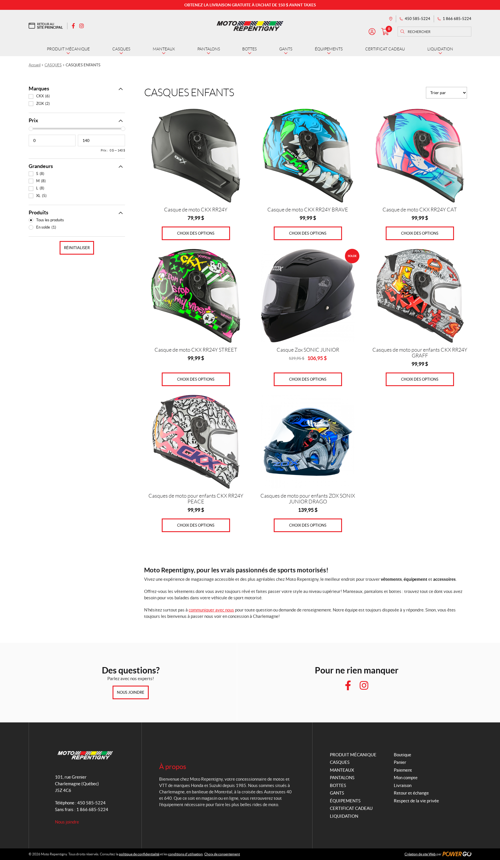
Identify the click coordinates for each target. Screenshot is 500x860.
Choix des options (195, 233)
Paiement (403, 770)
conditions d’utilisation (185, 854)
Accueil (35, 65)
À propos (172, 766)
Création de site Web (420, 854)
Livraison (402, 785)
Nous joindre (130, 692)
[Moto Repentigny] (250, 25)
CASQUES (53, 65)
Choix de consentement (222, 854)
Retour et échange (411, 792)
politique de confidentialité (139, 854)
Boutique (402, 754)
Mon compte (406, 777)
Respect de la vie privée (416, 800)
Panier (400, 762)
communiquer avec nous (211, 609)
